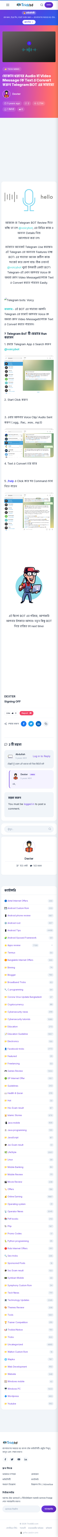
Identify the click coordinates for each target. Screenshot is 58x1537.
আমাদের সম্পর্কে (9, 1474)
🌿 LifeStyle (10, 1152)
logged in (29, 804)
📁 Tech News (11, 69)
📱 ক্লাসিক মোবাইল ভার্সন (29, 1533)
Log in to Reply (41, 756)
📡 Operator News (13, 1211)
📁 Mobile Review (13, 1174)
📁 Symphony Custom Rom (18, 1285)
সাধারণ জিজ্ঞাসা (8, 1484)
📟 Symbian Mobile (14, 1278)
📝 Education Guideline (16, 1034)
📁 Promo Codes (13, 1233)
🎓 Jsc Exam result (13, 1145)
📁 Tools (8, 1314)
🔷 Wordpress (11, 1396)
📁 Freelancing (12, 1063)
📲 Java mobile (12, 1122)
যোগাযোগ (35, 1474)
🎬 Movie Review (13, 1181)
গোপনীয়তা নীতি (11, 1528)
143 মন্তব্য (37, 865)
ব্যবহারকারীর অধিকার (35, 1528)
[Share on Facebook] (23, 724)
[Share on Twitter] (31, 724)
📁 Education (11, 1026)
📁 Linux (8, 1159)
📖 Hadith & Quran (13, 1093)
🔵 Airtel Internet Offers (16, 900)
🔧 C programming (13, 989)
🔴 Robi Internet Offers (16, 1248)
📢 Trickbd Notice (13, 1329)
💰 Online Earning (13, 1196)
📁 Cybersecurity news (16, 1012)
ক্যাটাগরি (35, 1479)
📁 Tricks (9, 1337)
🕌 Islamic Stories (13, 1115)
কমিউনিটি (6, 1479)
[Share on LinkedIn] (38, 724)
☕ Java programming (15, 1130)
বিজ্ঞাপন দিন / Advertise (42, 1484)
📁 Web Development (15, 1366)
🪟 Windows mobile (14, 1381)
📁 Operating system (15, 1204)
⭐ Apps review (12, 945)
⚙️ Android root (12, 923)
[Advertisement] (29, 148)
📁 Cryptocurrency (14, 1004)
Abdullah (20, 754)
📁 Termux (9, 952)
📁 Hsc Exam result (14, 1108)
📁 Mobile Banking (13, 1167)
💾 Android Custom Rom (16, 908)
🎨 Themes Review (14, 1307)
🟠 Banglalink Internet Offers (18, 960)
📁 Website (10, 1374)
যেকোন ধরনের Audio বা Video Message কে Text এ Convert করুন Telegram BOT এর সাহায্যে (28, 80)
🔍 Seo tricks (11, 1255)
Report (25, 713)
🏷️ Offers (9, 1189)
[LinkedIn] (25, 1459)
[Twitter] (12, 1459)
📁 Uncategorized (13, 1344)
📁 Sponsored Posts (14, 1263)
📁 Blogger (10, 975)
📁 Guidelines (11, 1085)
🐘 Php (8, 1226)
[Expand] (52, 945)
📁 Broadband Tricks (15, 982)
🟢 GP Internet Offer (14, 1078)
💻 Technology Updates (16, 1300)
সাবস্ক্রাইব (49, 1509)
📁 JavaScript (11, 1137)
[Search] (42, 5)
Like (11, 713)
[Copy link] (46, 724)
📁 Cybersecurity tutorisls (17, 1019)
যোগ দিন (27, 22)
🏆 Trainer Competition (16, 1322)
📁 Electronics (11, 1041)
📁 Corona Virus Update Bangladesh (23, 997)
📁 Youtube (10, 1403)
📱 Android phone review (17, 915)
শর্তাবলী (23, 1528)
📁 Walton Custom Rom (16, 1351)
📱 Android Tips (12, 930)
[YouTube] (19, 1459)
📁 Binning (9, 967)
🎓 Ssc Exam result (14, 1270)
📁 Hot (7, 1100)
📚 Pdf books (11, 1218)
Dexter (16, 93)
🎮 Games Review (13, 1071)
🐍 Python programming (16, 1241)
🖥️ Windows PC (12, 1388)
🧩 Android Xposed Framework (20, 937)
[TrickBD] (29, 1443)
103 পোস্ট (23, 865)
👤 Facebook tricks (14, 1048)
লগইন (49, 5)
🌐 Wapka (9, 1359)
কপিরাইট (49, 1528)
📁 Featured (10, 1056)
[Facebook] (5, 1459)
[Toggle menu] (8, 5)
